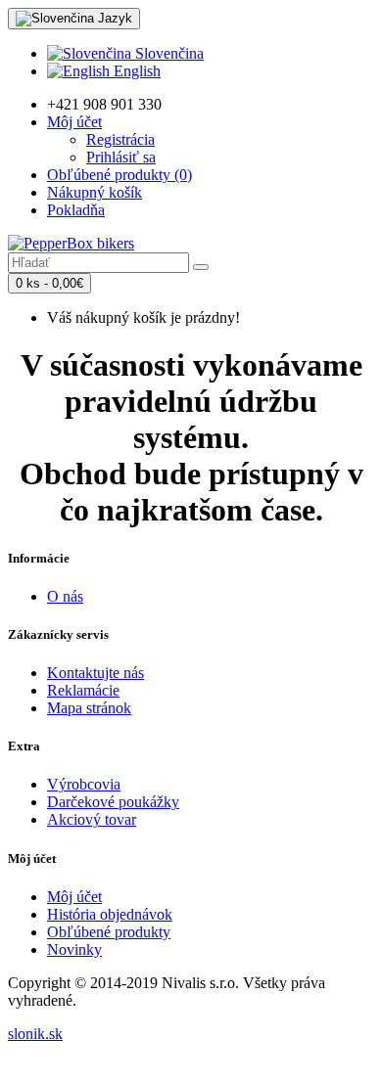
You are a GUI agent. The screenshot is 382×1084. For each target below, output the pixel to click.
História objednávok (109, 914)
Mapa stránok (89, 708)
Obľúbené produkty (108, 932)
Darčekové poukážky (113, 801)
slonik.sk (35, 1033)
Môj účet (74, 896)
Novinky (74, 949)
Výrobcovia (83, 784)
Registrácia (120, 139)
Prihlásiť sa (121, 157)
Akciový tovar (91, 819)
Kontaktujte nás (95, 672)
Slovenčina (167, 53)
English (135, 71)
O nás (65, 596)
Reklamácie (83, 690)
